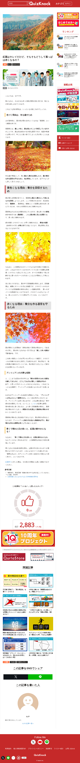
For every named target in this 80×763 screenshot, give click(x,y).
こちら (34, 403)
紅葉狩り (8, 462)
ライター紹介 (66, 138)
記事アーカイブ (67, 143)
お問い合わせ (70, 748)
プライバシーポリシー (36, 748)
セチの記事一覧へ (28, 723)
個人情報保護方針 (19, 748)
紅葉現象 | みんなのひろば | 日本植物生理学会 (23, 476)
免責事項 (49, 748)
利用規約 (8, 748)
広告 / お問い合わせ (68, 148)
